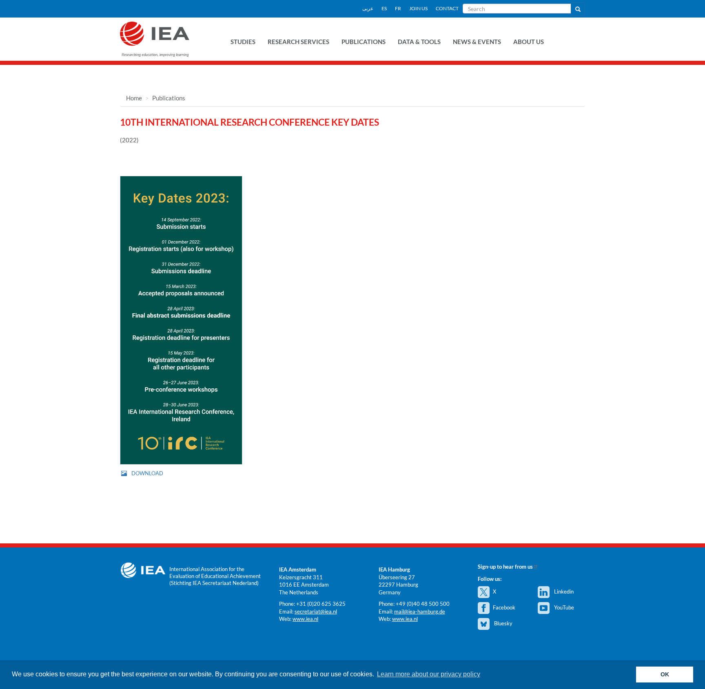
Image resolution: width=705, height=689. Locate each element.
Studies (243, 41)
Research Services (298, 41)
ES (384, 8)
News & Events (477, 41)
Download (147, 473)
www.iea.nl (305, 619)
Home (134, 98)
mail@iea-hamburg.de (419, 611)
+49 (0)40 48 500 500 (423, 603)
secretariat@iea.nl (316, 611)
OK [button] (665, 674)
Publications (363, 41)
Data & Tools (419, 41)
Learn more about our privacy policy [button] (428, 674)
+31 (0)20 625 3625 (321, 603)
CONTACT (447, 8)
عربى (367, 8)
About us (528, 41)
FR (398, 8)
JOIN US (418, 8)
